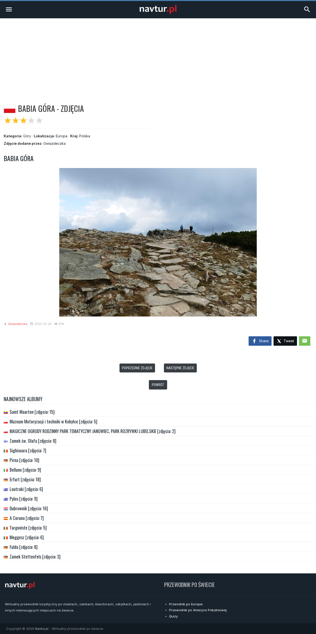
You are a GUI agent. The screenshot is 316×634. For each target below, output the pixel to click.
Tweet (288, 341)
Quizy (173, 616)
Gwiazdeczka (54, 143)
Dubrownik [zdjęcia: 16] (29, 508)
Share (263, 341)
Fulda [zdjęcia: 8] (24, 547)
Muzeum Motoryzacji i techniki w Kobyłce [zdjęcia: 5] (53, 421)
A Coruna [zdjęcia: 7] (27, 518)
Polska (84, 136)
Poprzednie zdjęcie (137, 368)
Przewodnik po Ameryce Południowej (198, 610)
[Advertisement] (158, 55)
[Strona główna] (158, 12)
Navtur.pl (41, 629)
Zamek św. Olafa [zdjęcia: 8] (33, 441)
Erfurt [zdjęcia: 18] (25, 479)
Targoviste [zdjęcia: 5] (28, 527)
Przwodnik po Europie (186, 604)
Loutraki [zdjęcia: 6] (26, 489)
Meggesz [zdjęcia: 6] (27, 537)
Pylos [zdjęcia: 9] (24, 498)
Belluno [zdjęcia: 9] (25, 469)
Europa (61, 136)
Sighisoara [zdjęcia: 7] (28, 450)
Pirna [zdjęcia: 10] (24, 460)
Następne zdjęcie (180, 368)
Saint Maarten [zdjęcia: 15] (32, 412)
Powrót (158, 385)
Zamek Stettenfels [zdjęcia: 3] (35, 556)
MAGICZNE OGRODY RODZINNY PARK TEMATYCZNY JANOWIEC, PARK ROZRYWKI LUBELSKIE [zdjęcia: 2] (93, 431)
